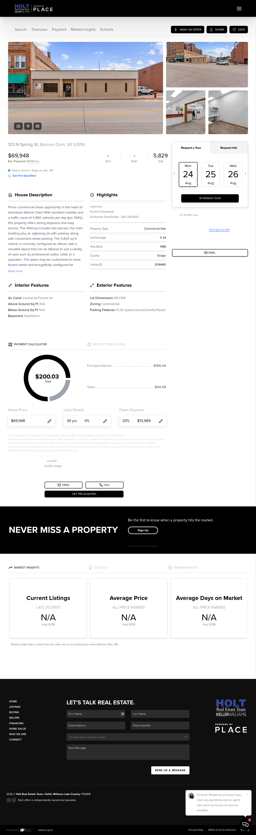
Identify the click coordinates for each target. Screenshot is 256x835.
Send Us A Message (170, 770)
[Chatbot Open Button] (246, 825)
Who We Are (17, 734)
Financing (16, 723)
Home (13, 701)
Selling (14, 717)
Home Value (17, 728)
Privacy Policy (195, 829)
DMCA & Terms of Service (222, 829)
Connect (15, 739)
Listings (14, 706)
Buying (14, 712)
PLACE (86, 794)
